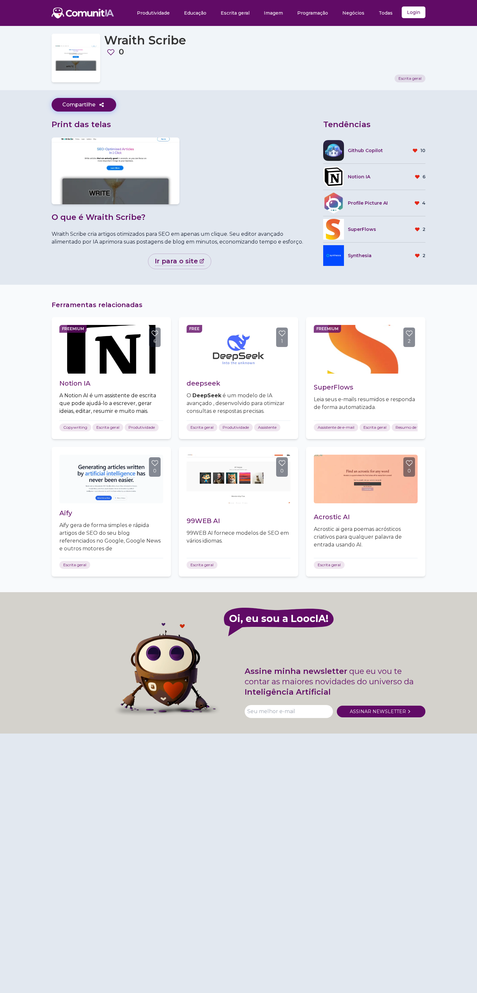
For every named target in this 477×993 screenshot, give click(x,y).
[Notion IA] (111, 349)
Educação (195, 13)
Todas (386, 13)
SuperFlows (333, 387)
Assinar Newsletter (378, 711)
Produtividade (153, 13)
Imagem (273, 13)
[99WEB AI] (238, 479)
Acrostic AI (332, 517)
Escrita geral (235, 13)
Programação (312, 13)
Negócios (353, 13)
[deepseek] (238, 349)
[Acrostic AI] (366, 479)
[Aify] (111, 479)
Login (413, 12)
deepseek (203, 383)
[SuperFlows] (366, 349)
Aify (65, 513)
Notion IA (75, 383)
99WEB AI (203, 521)
